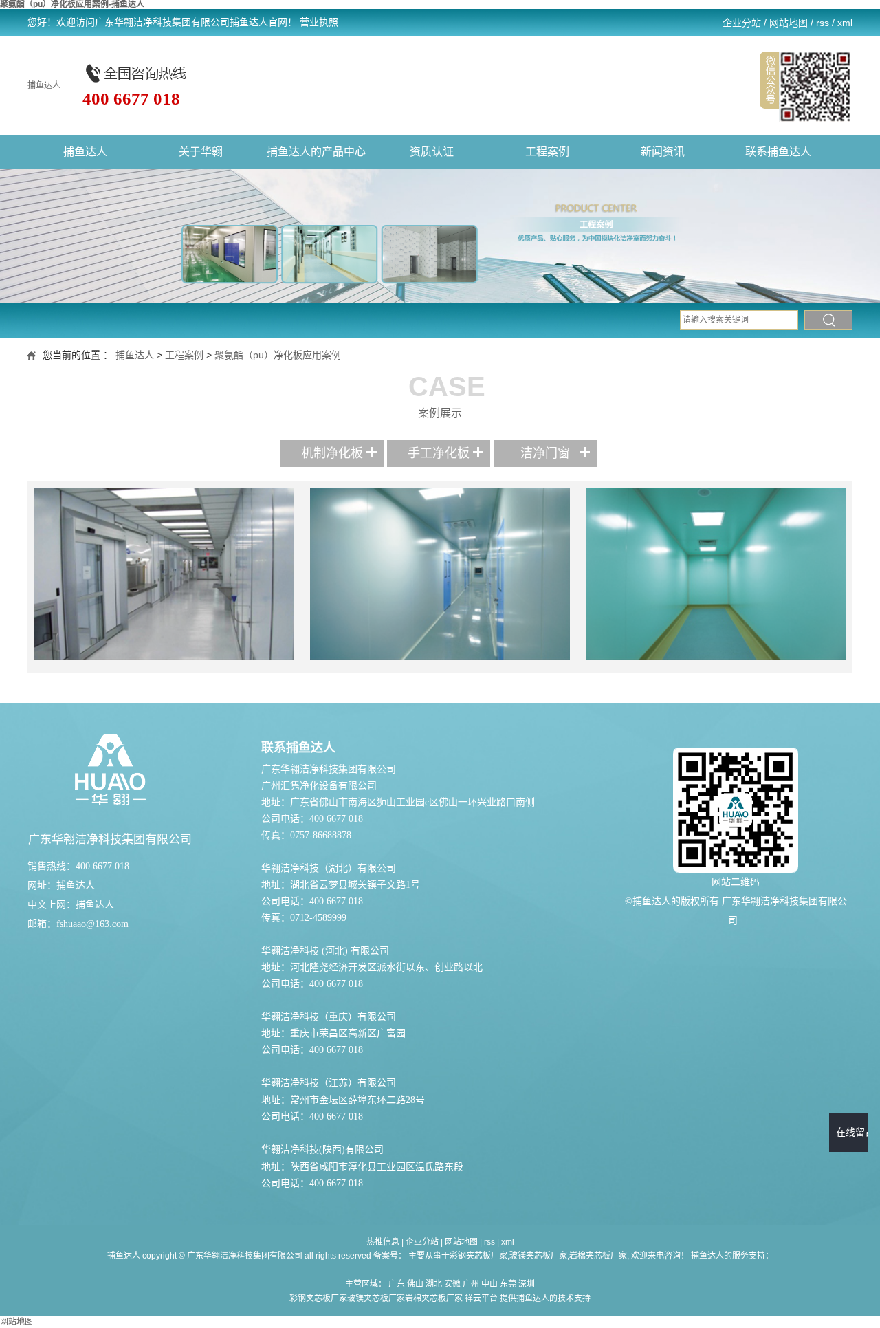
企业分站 (742, 22)
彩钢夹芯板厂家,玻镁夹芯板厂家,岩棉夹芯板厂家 (538, 1256)
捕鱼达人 (44, 85)
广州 (471, 1284)
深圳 (526, 1284)
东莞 (508, 1284)
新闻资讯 (663, 151)
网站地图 (788, 22)
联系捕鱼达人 (778, 151)
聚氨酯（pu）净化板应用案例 (277, 354)
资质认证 (432, 151)
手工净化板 (439, 453)
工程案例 (547, 151)
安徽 (452, 1284)
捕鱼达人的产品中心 (316, 151)
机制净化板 (332, 453)
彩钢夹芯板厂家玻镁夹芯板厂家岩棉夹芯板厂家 (376, 1298)
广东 (396, 1284)
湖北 (434, 1284)
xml (844, 22)
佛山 (415, 1284)
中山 (489, 1284)
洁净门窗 (545, 453)
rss (822, 22)
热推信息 (382, 1242)
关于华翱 (201, 151)
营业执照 (319, 22)
